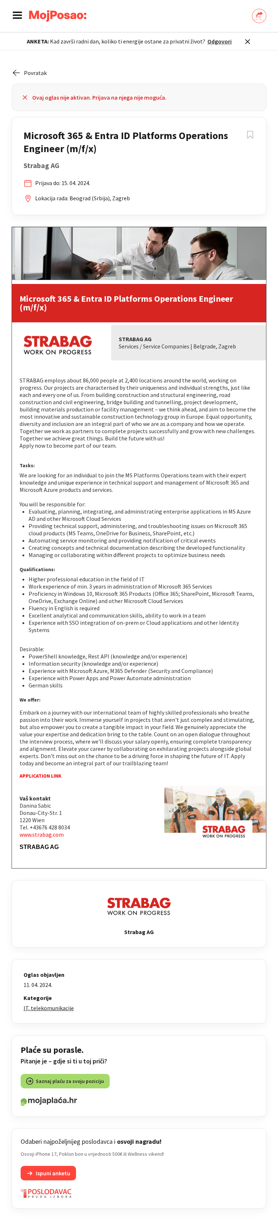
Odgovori (219, 41)
